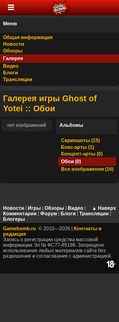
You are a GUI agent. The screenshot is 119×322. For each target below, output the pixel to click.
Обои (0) (71, 161)
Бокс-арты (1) (77, 147)
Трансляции (17, 79)
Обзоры (13, 50)
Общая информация (27, 37)
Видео (11, 66)
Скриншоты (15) (80, 140)
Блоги (10, 72)
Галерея (13, 58)
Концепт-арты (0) (82, 153)
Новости (13, 44)
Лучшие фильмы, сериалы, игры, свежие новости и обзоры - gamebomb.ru (60, 7)
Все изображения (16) (87, 169)
